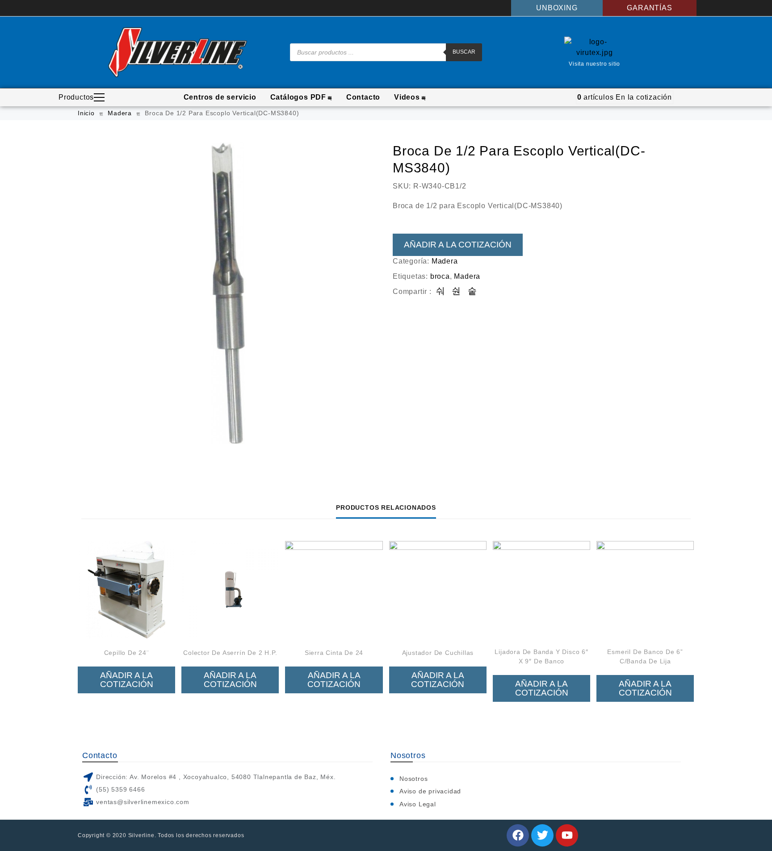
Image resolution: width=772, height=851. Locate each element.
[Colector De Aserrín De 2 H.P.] (230, 589)
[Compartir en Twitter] (456, 291)
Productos (76, 97)
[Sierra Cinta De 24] (333, 589)
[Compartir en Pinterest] (472, 291)
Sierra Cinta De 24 (334, 652)
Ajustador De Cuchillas (438, 652)
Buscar (464, 51)
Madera (120, 113)
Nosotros (413, 778)
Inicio (86, 113)
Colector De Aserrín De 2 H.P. (230, 652)
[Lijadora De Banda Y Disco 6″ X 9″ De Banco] (541, 589)
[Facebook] (518, 835)
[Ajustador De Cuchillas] (438, 589)
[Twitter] (542, 835)
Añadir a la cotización (458, 244)
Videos (407, 97)
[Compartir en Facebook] (440, 291)
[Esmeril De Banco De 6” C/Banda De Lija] (645, 589)
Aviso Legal (417, 804)
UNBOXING (556, 8)
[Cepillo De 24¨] (126, 589)
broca (440, 276)
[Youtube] (567, 835)
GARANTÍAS (649, 8)
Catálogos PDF (298, 97)
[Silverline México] (177, 52)
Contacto (363, 97)
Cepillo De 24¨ (126, 652)
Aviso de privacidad (430, 791)
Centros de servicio (220, 97)
